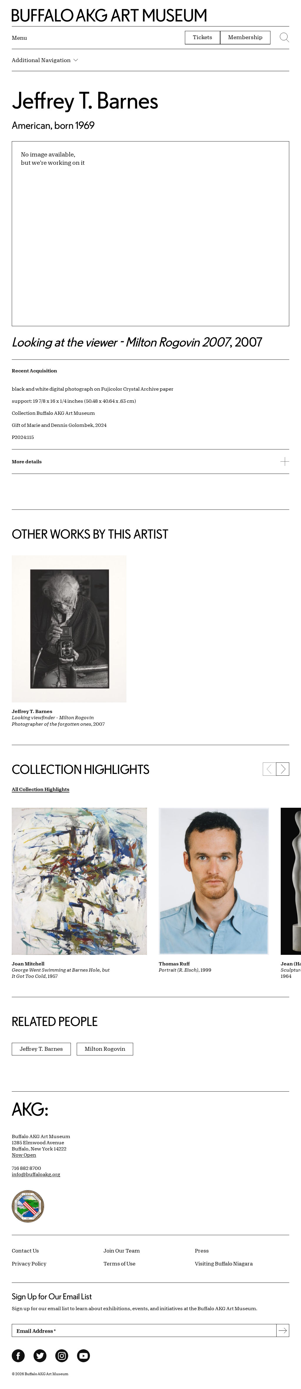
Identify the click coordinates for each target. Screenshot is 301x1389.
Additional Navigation (41, 60)
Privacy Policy (29, 1263)
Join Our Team (121, 1250)
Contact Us (25, 1250)
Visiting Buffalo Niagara (224, 1263)
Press (202, 1250)
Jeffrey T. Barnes (85, 99)
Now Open (24, 1155)
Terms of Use (119, 1263)
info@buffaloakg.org (36, 1174)
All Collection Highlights (40, 789)
